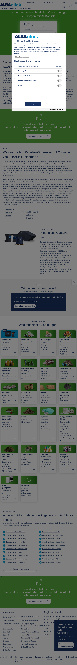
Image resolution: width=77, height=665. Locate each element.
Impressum (26, 57)
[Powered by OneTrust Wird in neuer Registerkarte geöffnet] (57, 110)
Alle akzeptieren (33, 104)
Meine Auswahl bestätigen (53, 104)
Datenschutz (18, 57)
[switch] (59, 71)
